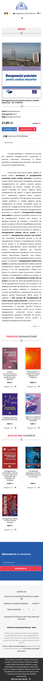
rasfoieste (8, 129)
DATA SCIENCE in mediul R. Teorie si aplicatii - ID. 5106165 (33, 374)
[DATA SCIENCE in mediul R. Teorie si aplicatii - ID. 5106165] (33, 358)
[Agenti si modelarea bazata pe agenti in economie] (33, 404)
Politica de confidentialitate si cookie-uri (21, 597)
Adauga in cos (26, 129)
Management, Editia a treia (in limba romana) (9, 520)
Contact (35, 603)
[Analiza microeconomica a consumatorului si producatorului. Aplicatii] (10, 358)
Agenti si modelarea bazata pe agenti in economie (33, 419)
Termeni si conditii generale (16, 603)
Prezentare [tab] (8, 143)
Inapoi (35, 326)
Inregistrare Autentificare (25, 13)
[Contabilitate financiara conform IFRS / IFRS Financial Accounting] (33, 457)
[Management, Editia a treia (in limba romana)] (10, 505)
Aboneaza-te (21, 568)
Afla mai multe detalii (19, 679)
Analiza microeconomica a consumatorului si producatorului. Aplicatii (10, 375)
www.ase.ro (21, 651)
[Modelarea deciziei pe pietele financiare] (10, 404)
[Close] (30, 678)
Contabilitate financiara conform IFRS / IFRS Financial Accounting (33, 474)
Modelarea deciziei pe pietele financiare (10, 418)
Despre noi (21, 592)
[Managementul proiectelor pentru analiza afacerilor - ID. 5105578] (21, 70)
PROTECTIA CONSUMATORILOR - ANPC (21, 627)
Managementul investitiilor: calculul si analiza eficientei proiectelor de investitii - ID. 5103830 (10, 475)
